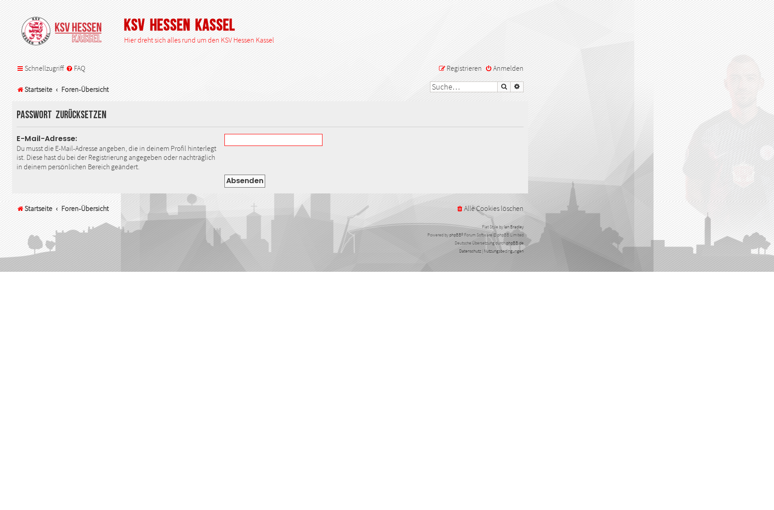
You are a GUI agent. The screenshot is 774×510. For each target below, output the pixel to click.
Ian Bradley (514, 227)
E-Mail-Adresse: (47, 138)
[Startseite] (65, 32)
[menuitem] (75, 68)
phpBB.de (515, 243)
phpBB (455, 235)
